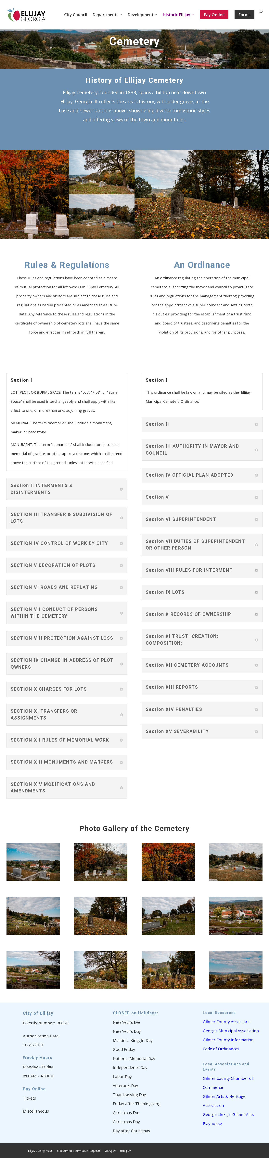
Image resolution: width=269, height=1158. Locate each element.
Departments (105, 15)
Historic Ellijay (176, 15)
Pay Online (34, 1088)
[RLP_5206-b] (33, 879)
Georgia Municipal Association (231, 1030)
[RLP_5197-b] (168, 879)
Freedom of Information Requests (79, 1150)
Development (140, 15)
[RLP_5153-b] (236, 987)
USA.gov (110, 1150)
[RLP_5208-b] (236, 879)
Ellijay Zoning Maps (40, 1150)
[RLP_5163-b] (33, 987)
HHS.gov (125, 1150)
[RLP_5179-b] (100, 933)
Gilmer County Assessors (226, 1021)
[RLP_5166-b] (236, 933)
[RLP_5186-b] (33, 933)
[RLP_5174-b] (168, 933)
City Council (75, 15)
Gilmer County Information (228, 1039)
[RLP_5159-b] (100, 987)
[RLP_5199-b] (100, 879)
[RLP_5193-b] (168, 987)
